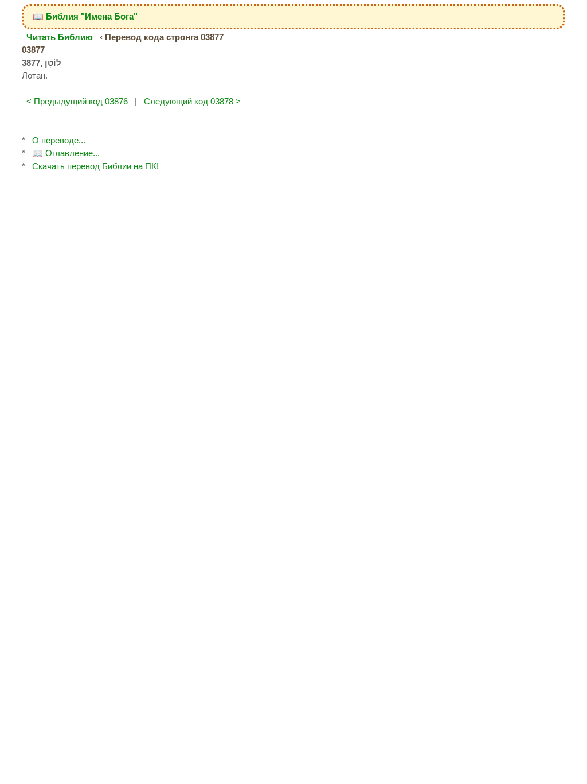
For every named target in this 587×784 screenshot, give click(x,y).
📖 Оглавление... (66, 153)
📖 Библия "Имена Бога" (85, 16)
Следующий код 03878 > (192, 101)
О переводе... (58, 140)
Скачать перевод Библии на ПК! (95, 166)
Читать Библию (59, 37)
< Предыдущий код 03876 (77, 101)
